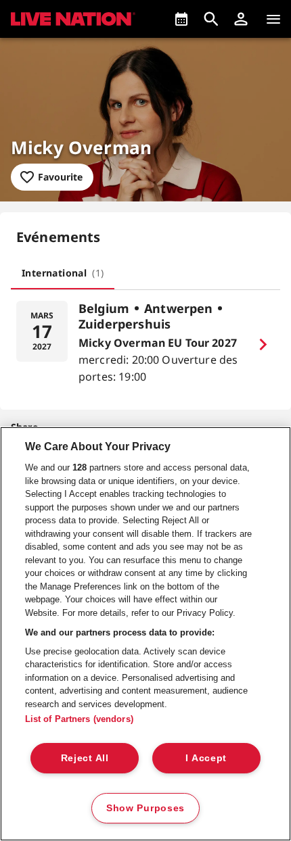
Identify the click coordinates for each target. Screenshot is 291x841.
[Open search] (211, 19)
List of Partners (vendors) (79, 719)
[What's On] (181, 19)
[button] (241, 19)
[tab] (62, 273)
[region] (145, 634)
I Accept (206, 757)
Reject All (85, 757)
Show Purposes (145, 807)
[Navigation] (273, 19)
